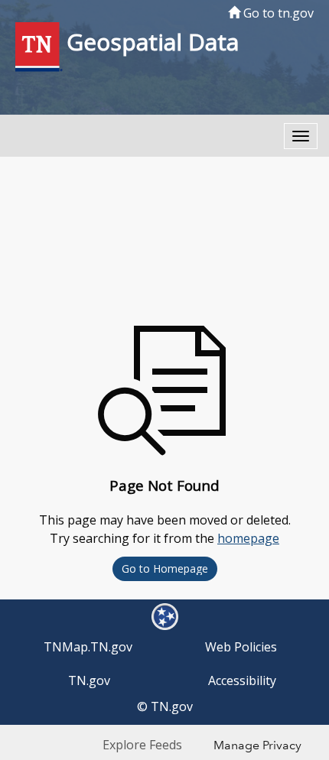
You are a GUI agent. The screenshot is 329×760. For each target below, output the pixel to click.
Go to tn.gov (277, 13)
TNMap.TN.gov (88, 646)
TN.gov (89, 680)
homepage (248, 538)
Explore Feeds (142, 744)
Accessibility (242, 680)
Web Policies (241, 646)
